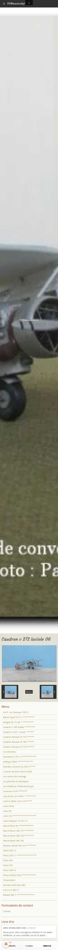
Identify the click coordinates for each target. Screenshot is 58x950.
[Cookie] (6, 944)
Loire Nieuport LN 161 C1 (15, 820)
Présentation (9, 880)
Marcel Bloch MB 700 (13, 840)
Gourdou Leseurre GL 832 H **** (19, 766)
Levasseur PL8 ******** (15, 791)
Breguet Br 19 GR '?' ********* (18, 722)
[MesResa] (47, 945)
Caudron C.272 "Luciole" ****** (18, 732)
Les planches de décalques (16, 781)
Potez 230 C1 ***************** (20, 855)
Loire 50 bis (8, 806)
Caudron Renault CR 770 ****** (18, 746)
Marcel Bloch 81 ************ (18, 825)
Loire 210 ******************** (19, 815)
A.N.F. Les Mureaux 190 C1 (16, 712)
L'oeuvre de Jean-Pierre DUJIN (17, 771)
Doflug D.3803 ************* (18, 761)
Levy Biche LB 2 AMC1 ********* (19, 796)
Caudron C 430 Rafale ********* (19, 727)
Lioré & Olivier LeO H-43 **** (17, 801)
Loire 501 (7, 811)
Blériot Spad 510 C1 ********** (19, 717)
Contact (7, 911)
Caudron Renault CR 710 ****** (18, 737)
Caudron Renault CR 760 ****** (18, 741)
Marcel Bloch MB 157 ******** (18, 830)
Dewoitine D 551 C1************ (20, 756)
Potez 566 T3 (9, 850)
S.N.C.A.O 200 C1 (11, 890)
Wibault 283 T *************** (19, 894)
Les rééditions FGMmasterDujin (18, 786)
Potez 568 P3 (9, 870)
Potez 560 (8, 860)
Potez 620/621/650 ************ (19, 875)
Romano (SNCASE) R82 (14, 885)
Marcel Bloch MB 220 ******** (18, 835)
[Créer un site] (11, 945)
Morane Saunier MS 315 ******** (19, 845)
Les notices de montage (14, 776)
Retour (29, 692)
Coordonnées (9, 751)
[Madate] (29, 945)
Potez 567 (8, 865)
